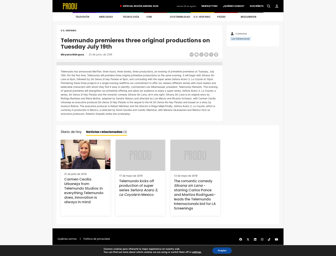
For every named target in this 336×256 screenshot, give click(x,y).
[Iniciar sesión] (276, 6)
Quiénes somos (67, 239)
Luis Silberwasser (241, 38)
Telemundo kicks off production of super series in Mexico (138, 188)
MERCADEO (106, 17)
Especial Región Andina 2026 (140, 6)
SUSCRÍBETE (257, 6)
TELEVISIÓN (82, 17)
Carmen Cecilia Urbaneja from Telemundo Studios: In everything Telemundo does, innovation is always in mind (83, 190)
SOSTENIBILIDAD (180, 17)
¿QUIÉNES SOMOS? (233, 6)
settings (196, 252)
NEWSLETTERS (209, 6)
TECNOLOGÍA (131, 17)
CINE (149, 17)
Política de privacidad (97, 239)
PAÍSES (221, 17)
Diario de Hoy (71, 132)
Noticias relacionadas (106, 132)
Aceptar (222, 250)
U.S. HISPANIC (202, 17)
